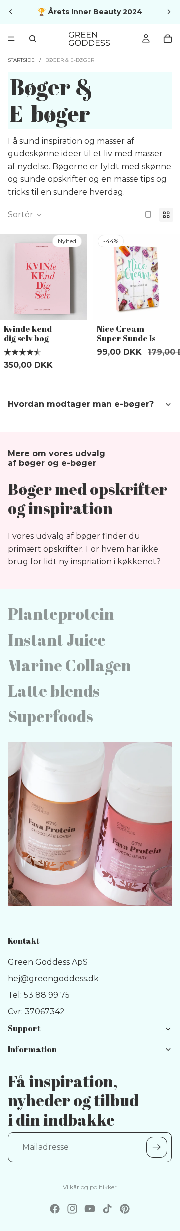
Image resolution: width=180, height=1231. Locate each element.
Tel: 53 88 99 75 (39, 995)
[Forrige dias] (11, 12)
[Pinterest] (125, 1209)
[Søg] (33, 39)
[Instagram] (72, 1209)
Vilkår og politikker (90, 1187)
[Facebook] (55, 1209)
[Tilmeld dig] (157, 1147)
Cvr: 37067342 (36, 1012)
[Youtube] (90, 1209)
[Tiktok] (108, 1209)
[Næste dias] (169, 12)
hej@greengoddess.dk (53, 979)
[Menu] (11, 38)
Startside (21, 60)
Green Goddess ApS (48, 962)
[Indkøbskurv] (168, 39)
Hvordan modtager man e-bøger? (81, 404)
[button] (25, 215)
